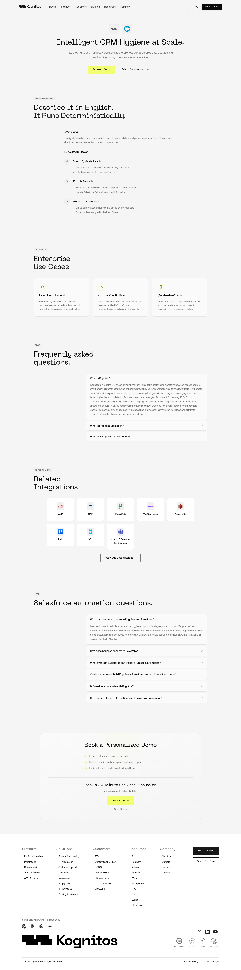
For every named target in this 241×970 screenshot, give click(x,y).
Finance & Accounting (68, 856)
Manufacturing (65, 878)
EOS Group (100, 867)
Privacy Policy (191, 961)
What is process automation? (107, 425)
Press (135, 894)
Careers (166, 862)
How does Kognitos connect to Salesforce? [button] (114, 651)
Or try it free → (120, 809)
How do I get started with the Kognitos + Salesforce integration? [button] (126, 698)
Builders (95, 6)
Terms (206, 961)
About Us (166, 856)
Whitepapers (138, 883)
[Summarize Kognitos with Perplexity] (32, 926)
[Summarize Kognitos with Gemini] (50, 926)
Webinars (136, 878)
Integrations (30, 862)
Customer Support (67, 867)
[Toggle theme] (197, 7)
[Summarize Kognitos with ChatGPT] (24, 926)
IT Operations (65, 889)
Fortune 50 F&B (102, 872)
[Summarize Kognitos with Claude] (41, 926)
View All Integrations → (120, 558)
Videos (135, 867)
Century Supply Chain (105, 862)
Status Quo (137, 905)
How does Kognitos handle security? (111, 436)
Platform (52, 6)
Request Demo (101, 69)
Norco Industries (103, 883)
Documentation (31, 867)
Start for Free (206, 861)
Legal (216, 961)
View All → (100, 889)
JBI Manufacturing (103, 878)
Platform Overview (33, 856)
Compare (136, 862)
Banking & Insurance (68, 894)
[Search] (190, 7)
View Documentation (135, 69)
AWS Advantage (32, 878)
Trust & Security (32, 872)
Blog (134, 856)
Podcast (136, 872)
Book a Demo (212, 7)
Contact (166, 872)
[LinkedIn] (207, 932)
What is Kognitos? (100, 378)
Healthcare (63, 872)
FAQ (134, 889)
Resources (110, 6)
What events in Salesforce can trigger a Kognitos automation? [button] (125, 662)
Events (135, 899)
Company (125, 6)
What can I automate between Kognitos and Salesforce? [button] (122, 619)
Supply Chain (64, 883)
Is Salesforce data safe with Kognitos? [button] (112, 686)
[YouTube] (215, 932)
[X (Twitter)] (200, 932)
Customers (81, 6)
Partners (166, 867)
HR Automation (65, 862)
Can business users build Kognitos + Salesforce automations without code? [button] (133, 674)
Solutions (65, 6)
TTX (97, 856)
